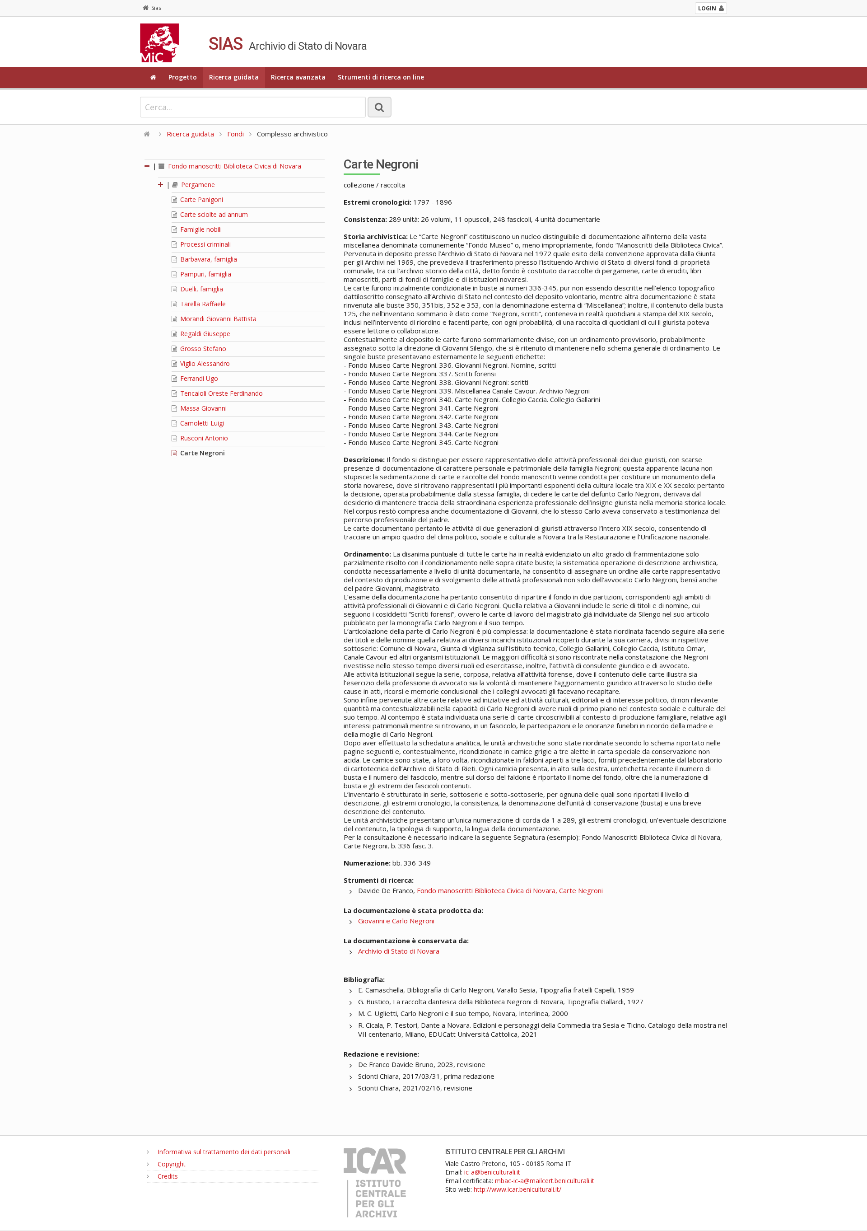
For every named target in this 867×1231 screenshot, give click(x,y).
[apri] (161, 184)
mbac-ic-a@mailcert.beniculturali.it (544, 1180)
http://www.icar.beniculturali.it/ (517, 1189)
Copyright (171, 1164)
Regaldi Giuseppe (204, 333)
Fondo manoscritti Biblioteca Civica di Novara (233, 166)
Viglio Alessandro (204, 363)
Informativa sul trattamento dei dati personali (223, 1151)
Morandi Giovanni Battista (217, 318)
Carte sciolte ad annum (213, 214)
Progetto (182, 77)
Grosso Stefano (202, 348)
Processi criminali (204, 244)
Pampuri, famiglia (204, 274)
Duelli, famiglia (200, 289)
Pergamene (197, 184)
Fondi (235, 133)
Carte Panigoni (200, 199)
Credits (167, 1176)
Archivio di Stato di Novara (398, 950)
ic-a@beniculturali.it (492, 1172)
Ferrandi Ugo (198, 378)
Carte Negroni (201, 453)
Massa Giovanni (202, 408)
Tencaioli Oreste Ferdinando (220, 393)
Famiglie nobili (200, 229)
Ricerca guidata (234, 77)
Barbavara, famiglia (207, 259)
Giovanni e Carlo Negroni (396, 920)
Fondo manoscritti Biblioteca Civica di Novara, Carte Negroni (510, 890)
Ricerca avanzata (298, 77)
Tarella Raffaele (202, 304)
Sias (156, 8)
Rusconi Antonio (203, 438)
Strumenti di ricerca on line (381, 77)
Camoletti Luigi (201, 423)
